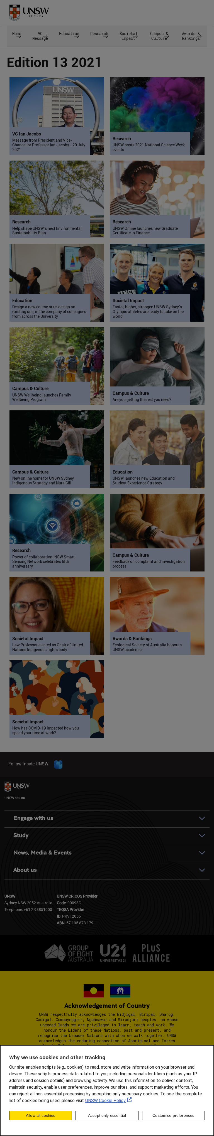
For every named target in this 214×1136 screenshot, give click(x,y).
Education (69, 33)
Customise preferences (173, 1115)
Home (16, 33)
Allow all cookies (40, 1115)
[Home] (29, 11)
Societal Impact (128, 36)
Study (20, 835)
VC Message (40, 36)
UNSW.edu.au (14, 797)
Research (99, 33)
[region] (107, 1090)
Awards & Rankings (191, 36)
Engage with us (33, 818)
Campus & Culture (159, 36)
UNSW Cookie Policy (105, 1100)
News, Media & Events (42, 852)
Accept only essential (107, 1115)
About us (25, 870)
